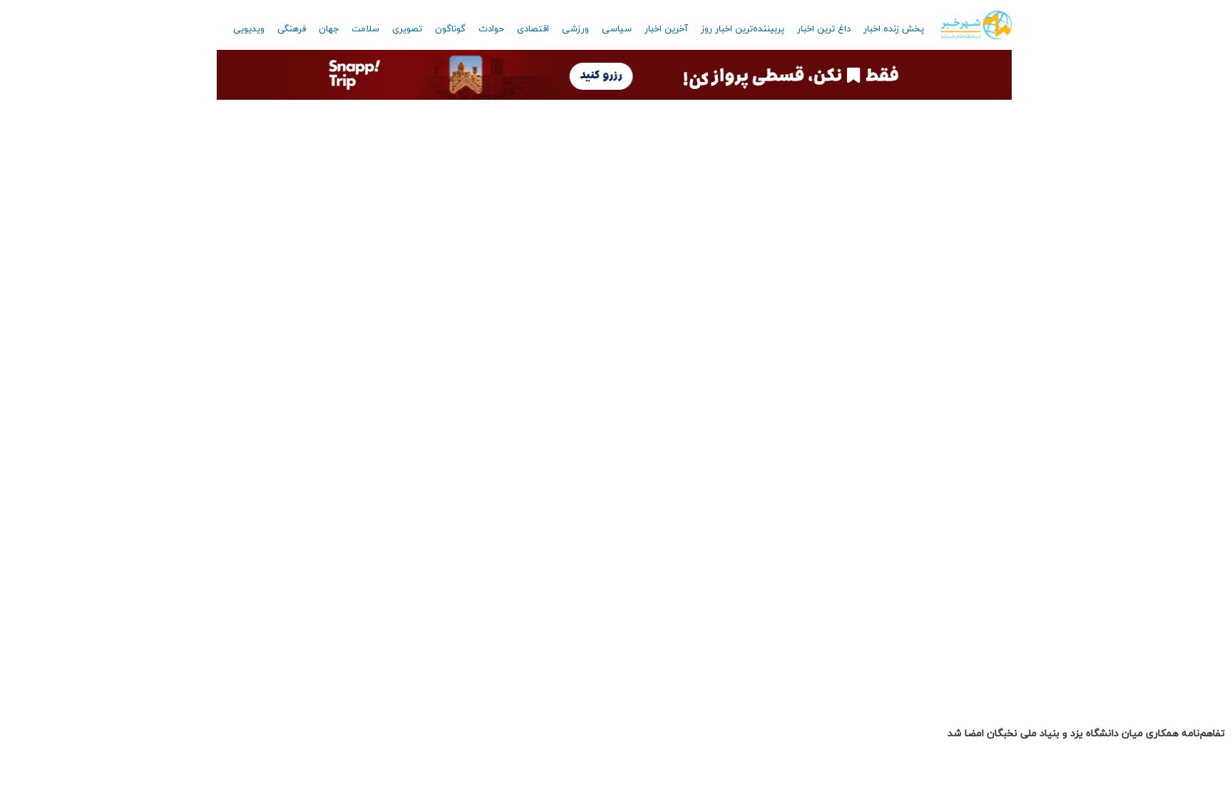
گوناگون (450, 29)
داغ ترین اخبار (824, 29)
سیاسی (617, 29)
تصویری (407, 29)
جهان (329, 29)
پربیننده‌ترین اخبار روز (742, 29)
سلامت (365, 29)
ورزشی (575, 29)
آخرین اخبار (666, 29)
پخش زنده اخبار (893, 29)
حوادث (491, 29)
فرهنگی (291, 29)
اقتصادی (533, 29)
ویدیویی (249, 29)
